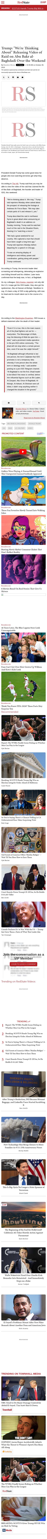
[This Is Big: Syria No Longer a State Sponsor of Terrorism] (23, 1172)
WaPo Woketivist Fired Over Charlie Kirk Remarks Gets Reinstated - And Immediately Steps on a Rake (23, 1278)
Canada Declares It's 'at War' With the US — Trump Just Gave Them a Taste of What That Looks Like (22, 930)
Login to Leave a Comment (23, 964)
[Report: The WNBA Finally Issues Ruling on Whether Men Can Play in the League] (23, 728)
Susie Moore (5, 786)
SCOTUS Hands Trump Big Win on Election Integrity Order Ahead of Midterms (29, 8)
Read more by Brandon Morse (34, 418)
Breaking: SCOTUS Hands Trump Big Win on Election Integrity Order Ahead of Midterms (20, 781)
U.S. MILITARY (20, 428)
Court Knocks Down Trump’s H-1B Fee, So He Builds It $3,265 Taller (22, 893)
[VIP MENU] (43, 2)
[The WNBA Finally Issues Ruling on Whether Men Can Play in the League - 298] (23, 1470)
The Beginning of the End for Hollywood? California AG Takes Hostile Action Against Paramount (23, 1232)
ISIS (4, 428)
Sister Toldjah (23, 1284)
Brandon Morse (9, 65)
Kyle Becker (5, 748)
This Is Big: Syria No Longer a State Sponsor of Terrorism (23, 1189)
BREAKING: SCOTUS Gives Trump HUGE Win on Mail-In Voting (23, 1524)
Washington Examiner (24, 318)
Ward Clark (23, 1193)
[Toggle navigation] (2, 2)
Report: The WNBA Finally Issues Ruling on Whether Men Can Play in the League (23, 744)
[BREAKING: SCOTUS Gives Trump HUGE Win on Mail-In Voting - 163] (23, 1509)
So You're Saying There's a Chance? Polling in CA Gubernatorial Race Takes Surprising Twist (21, 818)
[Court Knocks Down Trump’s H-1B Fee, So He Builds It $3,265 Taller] (23, 877)
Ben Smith (5, 898)
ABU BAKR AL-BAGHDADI (16, 424)
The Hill (15, 184)
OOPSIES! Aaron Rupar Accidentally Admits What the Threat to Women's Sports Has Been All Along (22, 1444)
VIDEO (30, 428)
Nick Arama (23, 1328)
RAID (10, 428)
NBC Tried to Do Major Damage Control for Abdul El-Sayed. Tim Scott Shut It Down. (21, 1404)
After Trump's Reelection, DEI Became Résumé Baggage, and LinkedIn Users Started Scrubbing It (23, 1102)
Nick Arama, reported (24, 282)
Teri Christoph (6, 935)
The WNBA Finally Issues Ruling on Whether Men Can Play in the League (21, 1485)
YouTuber (36, 411)
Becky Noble (23, 1151)
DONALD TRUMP (35, 424)
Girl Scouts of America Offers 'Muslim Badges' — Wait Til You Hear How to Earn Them (21, 855)
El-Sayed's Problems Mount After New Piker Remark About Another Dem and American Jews (23, 1324)
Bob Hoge (5, 823)
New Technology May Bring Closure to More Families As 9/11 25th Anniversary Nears (24, 1146)
